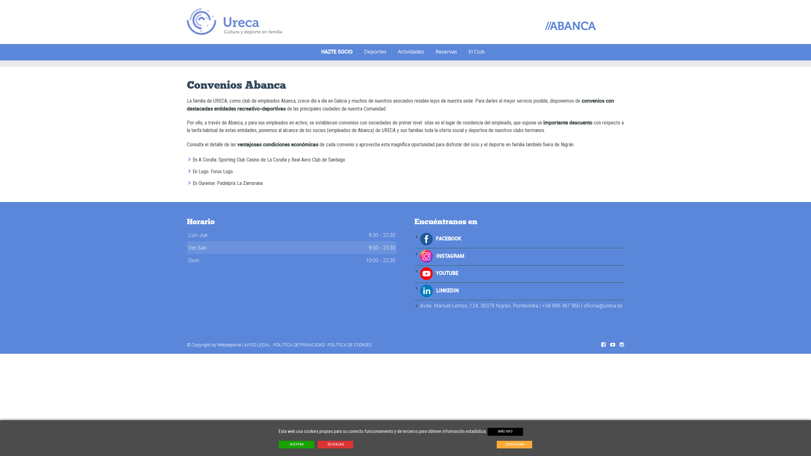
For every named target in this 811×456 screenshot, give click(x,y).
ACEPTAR (296, 444)
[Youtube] (426, 272)
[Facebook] (426, 238)
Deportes (375, 51)
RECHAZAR (336, 444)
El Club (477, 51)
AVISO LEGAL (257, 345)
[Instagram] (426, 255)
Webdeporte (229, 345)
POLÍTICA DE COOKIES (350, 345)
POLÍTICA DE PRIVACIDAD (299, 345)
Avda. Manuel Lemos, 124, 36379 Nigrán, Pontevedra (479, 305)
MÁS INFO (505, 431)
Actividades (411, 51)
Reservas (446, 51)
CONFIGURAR (514, 444)
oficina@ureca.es (603, 305)
